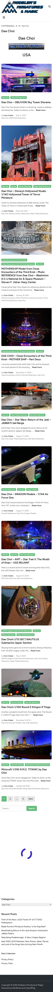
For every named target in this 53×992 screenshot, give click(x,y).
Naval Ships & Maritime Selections (37, 765)
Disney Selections (25, 186)
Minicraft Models (17, 765)
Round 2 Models (16, 702)
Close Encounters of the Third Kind (14, 260)
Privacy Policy (7, 959)
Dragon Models (32, 489)
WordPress (16, 988)
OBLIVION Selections (18, 97)
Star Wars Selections (37, 415)
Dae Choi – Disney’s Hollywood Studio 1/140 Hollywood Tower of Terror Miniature (23, 194)
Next (31, 799)
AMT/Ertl (5, 554)
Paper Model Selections (42, 186)
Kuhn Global (8, 115)
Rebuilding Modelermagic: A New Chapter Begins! (23, 937)
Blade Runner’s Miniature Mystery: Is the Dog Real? (23, 926)
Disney (13, 186)
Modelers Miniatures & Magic (30, 985)
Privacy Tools (7, 963)
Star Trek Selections (27, 554)
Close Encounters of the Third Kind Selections (18, 264)
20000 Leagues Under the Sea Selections (16, 631)
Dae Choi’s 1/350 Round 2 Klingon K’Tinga (25, 707)
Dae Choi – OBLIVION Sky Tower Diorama (26, 102)
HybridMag (30, 988)
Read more (40, 110)
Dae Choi (5, 97)
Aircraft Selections (8, 489)
